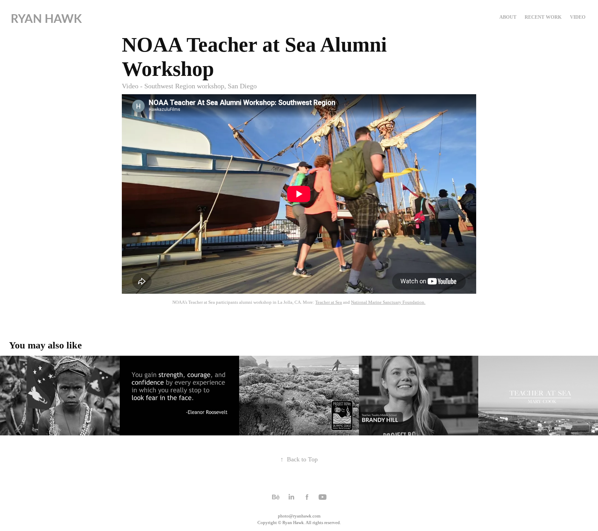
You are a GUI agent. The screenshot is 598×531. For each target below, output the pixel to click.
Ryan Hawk (46, 18)
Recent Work (543, 17)
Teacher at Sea (328, 302)
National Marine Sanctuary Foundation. (388, 302)
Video (578, 17)
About (507, 17)
